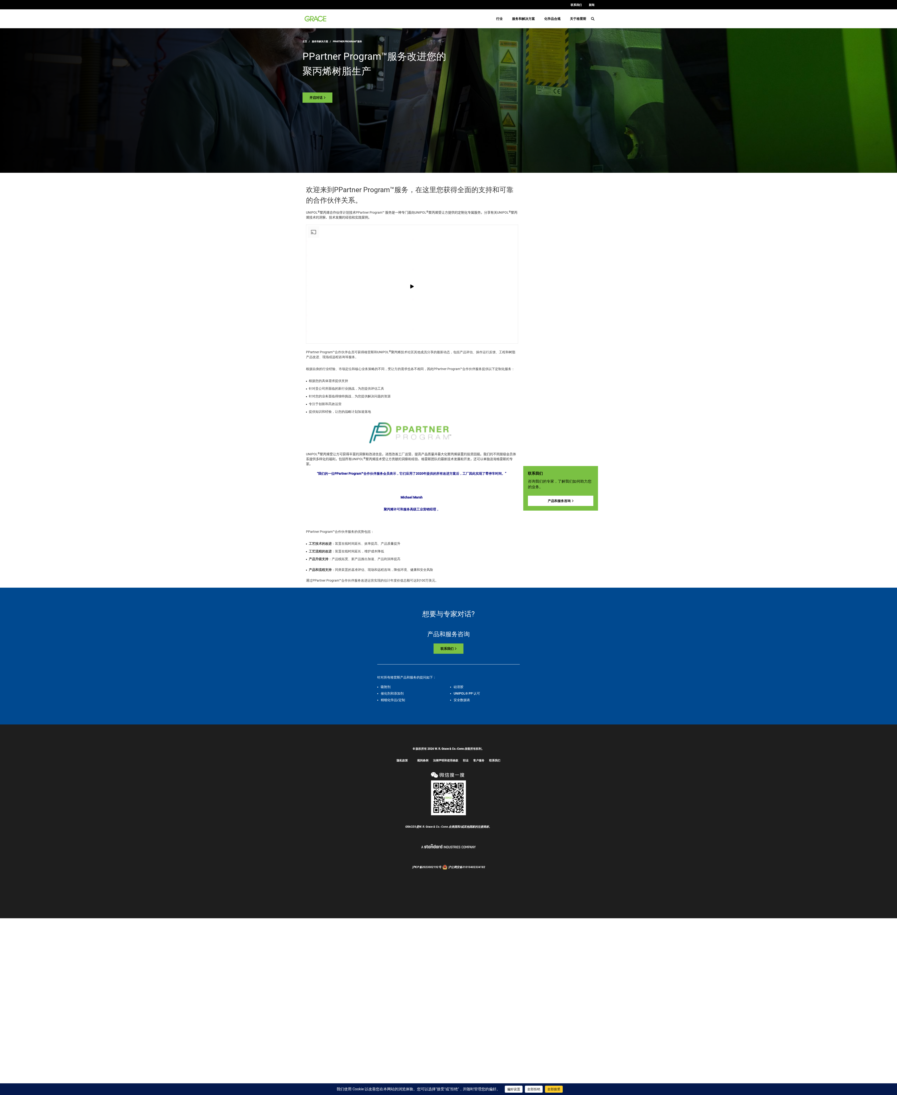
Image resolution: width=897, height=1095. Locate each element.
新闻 (591, 5)
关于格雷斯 (578, 19)
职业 (466, 760)
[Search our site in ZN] (592, 19)
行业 (499, 19)
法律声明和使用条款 (445, 760)
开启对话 (316, 97)
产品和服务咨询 (559, 501)
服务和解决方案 (523, 19)
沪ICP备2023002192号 (426, 867)
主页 (305, 41)
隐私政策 (402, 760)
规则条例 (422, 760)
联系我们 (576, 5)
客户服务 (478, 760)
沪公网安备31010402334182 (466, 867)
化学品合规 (552, 19)
